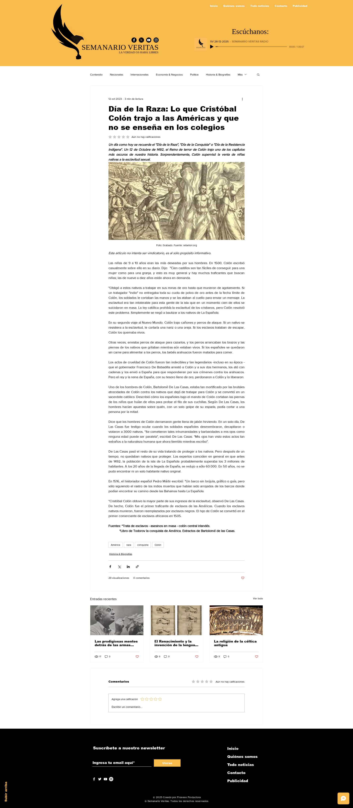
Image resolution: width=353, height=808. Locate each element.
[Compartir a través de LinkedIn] (128, 566)
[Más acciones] (242, 99)
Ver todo (258, 598)
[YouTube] (148, 40)
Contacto (236, 773)
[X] (141, 40)
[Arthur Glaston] (116, 620)
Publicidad (237, 781)
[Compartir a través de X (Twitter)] (119, 566)
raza (128, 544)
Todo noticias (240, 765)
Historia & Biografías (218, 74)
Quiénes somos (242, 757)
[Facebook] (134, 40)
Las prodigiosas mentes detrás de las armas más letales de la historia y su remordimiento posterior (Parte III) (117, 643)
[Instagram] (156, 40)
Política (194, 74)
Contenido (96, 74)
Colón (158, 544)
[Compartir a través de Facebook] (110, 566)
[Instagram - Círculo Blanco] (111, 779)
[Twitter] (100, 779)
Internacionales (140, 74)
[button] (258, 74)
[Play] (211, 46)
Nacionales (116, 74)
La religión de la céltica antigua (235, 643)
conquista (142, 544)
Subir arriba (6, 792)
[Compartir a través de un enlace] (137, 566)
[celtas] (236, 620)
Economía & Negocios (169, 74)
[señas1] (176, 620)
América (115, 544)
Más (240, 74)
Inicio (232, 748)
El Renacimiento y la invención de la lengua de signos (174, 643)
